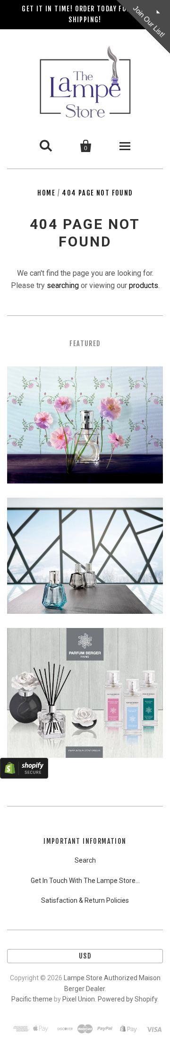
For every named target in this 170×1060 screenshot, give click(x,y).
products (143, 285)
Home (46, 193)
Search (85, 860)
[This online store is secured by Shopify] (24, 776)
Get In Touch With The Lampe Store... (85, 880)
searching (63, 285)
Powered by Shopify (127, 999)
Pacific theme (31, 999)
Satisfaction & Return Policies (85, 900)
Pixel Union (78, 999)
